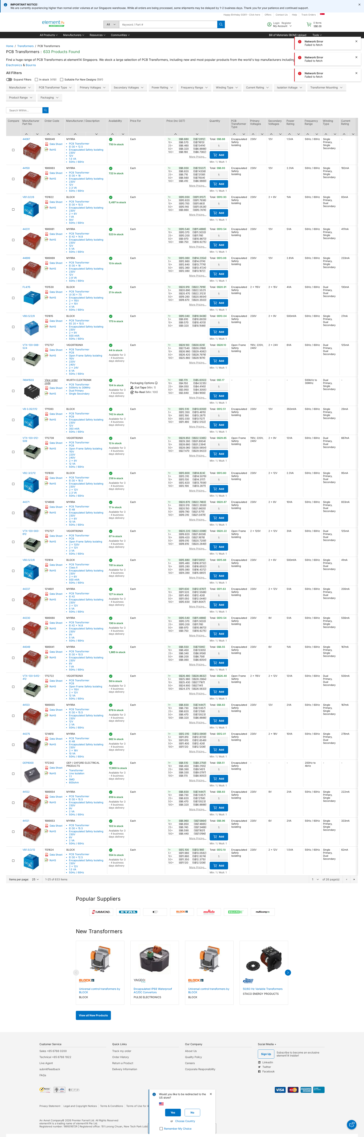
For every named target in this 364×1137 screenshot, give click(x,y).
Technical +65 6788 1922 (55, 1057)
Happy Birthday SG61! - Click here (242, 14)
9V (70, 634)
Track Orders (308, 14)
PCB (71, 352)
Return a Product (122, 1063)
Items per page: (19, 879)
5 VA (72, 248)
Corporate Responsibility (200, 1069)
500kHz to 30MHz (79, 387)
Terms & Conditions (111, 1105)
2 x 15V (73, 303)
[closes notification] (359, 4)
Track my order (121, 1051)
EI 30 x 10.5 (76, 204)
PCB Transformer (79, 143)
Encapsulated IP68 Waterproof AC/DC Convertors (153, 990)
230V (72, 152)
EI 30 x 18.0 (76, 480)
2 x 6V (73, 213)
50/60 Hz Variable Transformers (262, 988)
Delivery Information (124, 1069)
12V (71, 155)
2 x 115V (74, 300)
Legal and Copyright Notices (80, 1105)
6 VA (72, 370)
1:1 (70, 776)
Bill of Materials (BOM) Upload (287, 35)
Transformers (25, 46)
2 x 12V (73, 489)
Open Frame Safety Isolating (85, 355)
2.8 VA (73, 277)
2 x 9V (73, 332)
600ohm (74, 782)
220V (72, 361)
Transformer (76, 770)
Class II (73, 567)
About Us (191, 1051)
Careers (190, 1063)
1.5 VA (72, 158)
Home (9, 46)
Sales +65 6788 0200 (53, 1051)
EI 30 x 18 (75, 175)
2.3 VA (73, 187)
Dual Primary (76, 390)
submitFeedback (49, 1069)
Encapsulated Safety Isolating (86, 149)
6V (70, 663)
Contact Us (282, 14)
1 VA (71, 216)
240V (72, 364)
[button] (48, 35)
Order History (120, 1057)
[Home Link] (53, 24)
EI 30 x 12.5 (76, 146)
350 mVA (74, 428)
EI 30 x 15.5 (76, 712)
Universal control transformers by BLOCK (99, 990)
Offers (268, 14)
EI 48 (72, 509)
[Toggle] (9, 79)
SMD (72, 779)
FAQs (42, 1075)
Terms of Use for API (138, 1105)
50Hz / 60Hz (76, 161)
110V (71, 358)
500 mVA (74, 335)
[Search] (221, 24)
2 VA (72, 724)
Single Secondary (79, 393)
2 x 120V (74, 544)
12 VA (72, 463)
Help (294, 14)
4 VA (72, 306)
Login (276, 22)
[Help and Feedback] (351, 1124)
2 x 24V (73, 367)
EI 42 (72, 596)
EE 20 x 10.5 (76, 323)
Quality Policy (193, 1057)
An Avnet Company (50, 1120)
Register (286, 22)
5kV (71, 219)
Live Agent (46, 1063)
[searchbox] (168, 24)
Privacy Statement (49, 1105)
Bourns (31, 65)
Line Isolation (76, 773)
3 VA (72, 550)
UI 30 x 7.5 (75, 294)
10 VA (72, 521)
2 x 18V (73, 750)
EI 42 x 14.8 (76, 236)
